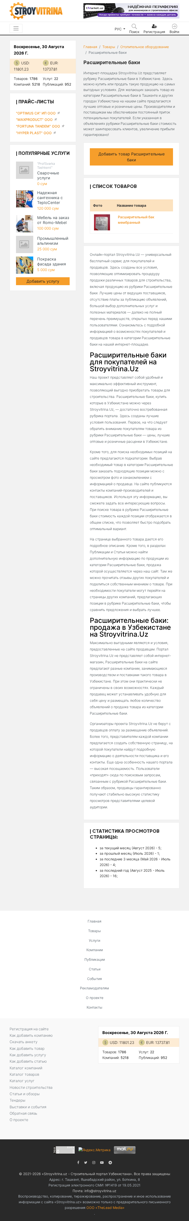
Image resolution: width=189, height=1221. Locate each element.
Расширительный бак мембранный (136, 220)
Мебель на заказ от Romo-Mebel (53, 220)
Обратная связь (23, 1113)
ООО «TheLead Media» (105, 1207)
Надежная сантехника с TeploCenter (50, 197)
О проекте (94, 998)
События (94, 979)
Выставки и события (28, 1107)
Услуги (94, 940)
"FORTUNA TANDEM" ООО (38, 126)
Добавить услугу (43, 281)
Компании (94, 950)
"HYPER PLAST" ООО (34, 133)
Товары (108, 47)
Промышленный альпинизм (52, 241)
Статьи (94, 969)
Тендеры (17, 1100)
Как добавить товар (27, 1048)
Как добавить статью (28, 1061)
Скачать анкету (23, 1041)
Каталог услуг (22, 1080)
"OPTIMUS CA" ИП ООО (36, 113)
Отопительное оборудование (144, 47)
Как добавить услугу (28, 1055)
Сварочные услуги (48, 175)
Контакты (94, 1007)
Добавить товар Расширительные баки (131, 156)
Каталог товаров (24, 1074)
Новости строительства (31, 1087)
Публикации (94, 959)
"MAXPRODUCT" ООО (34, 119)
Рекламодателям (94, 988)
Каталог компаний (26, 1068)
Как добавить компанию (31, 1035)
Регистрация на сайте (29, 1029)
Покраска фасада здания (51, 261)
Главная (90, 47)
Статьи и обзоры (25, 1094)
